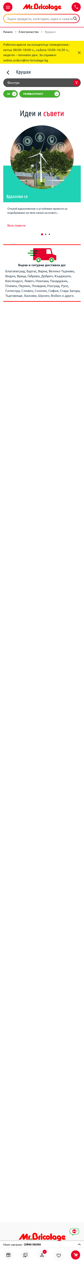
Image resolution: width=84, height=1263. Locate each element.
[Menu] (7, 7)
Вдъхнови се (17, 196)
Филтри (13, 82)
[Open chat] (74, 1232)
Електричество (29, 31)
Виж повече (16, 225)
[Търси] (75, 18)
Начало (8, 31)
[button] (42, 234)
